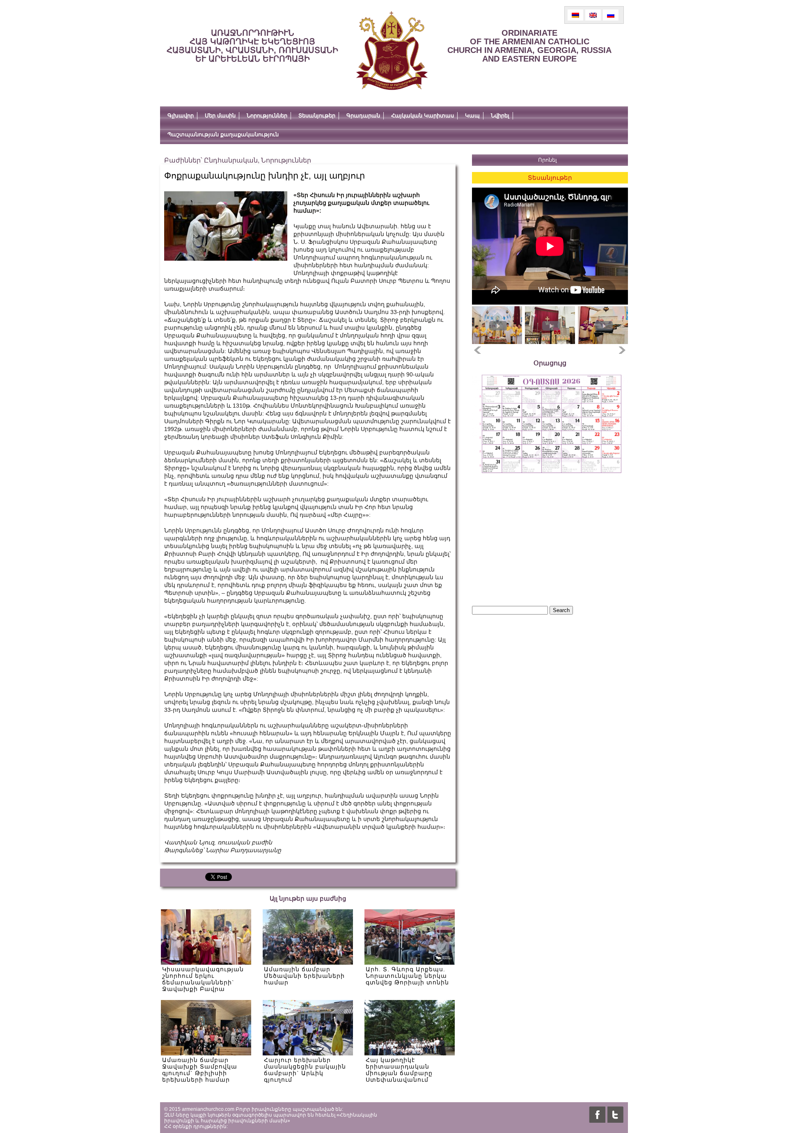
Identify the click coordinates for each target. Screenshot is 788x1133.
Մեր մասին (220, 115)
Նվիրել (500, 115)
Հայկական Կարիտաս (422, 115)
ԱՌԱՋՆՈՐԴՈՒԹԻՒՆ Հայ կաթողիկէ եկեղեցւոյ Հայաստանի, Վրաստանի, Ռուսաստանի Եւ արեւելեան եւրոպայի (252, 45)
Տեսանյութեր (316, 115)
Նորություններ (267, 115)
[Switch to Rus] (610, 15)
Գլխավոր (180, 115)
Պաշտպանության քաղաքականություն (223, 134)
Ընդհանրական (231, 160)
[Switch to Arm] (575, 15)
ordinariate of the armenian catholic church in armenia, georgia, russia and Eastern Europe (529, 45)
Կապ (472, 115)
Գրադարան (363, 115)
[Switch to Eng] (593, 15)
